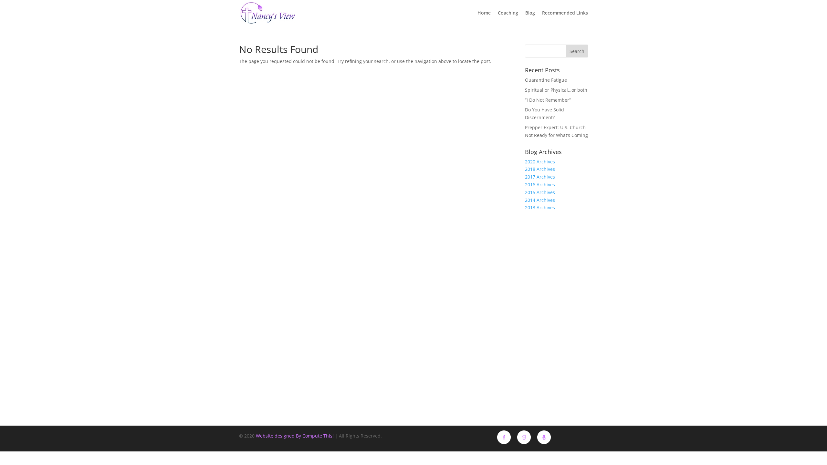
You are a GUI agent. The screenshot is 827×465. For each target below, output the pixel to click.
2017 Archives (540, 177)
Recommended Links (565, 13)
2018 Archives (540, 169)
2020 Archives (540, 162)
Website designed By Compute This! (295, 436)
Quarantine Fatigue (546, 80)
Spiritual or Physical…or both (556, 90)
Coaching (508, 13)
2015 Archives (540, 192)
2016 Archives (540, 184)
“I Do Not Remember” (548, 100)
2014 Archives (540, 200)
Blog (530, 13)
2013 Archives (540, 207)
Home (484, 13)
